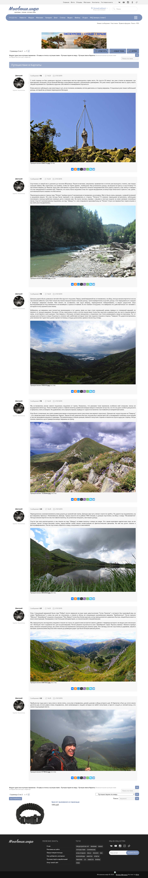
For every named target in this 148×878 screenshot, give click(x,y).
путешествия (80, 849)
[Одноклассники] (75, 169)
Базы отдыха (80, 853)
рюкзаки (79, 859)
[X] (81, 169)
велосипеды (80, 856)
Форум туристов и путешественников (22, 55)
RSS (137, 23)
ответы (96, 856)
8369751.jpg (45, 163)
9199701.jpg (45, 385)
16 (41, 76)
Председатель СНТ (82, 846)
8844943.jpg (45, 593)
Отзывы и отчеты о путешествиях (48, 55)
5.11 (85, 859)
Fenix (78, 863)
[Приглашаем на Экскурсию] (74, 40)
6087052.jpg (45, 682)
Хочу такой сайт (52, 862)
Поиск (133, 23)
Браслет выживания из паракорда (65, 802)
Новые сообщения (103, 23)
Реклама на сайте (53, 849)
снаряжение (91, 849)
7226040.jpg (46, 493)
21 (41, 608)
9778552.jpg (45, 772)
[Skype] (90, 169)
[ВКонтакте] (72, 169)
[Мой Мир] (78, 169)
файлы (97, 859)
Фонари (95, 853)
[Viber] (84, 169)
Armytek (89, 856)
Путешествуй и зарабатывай (57, 859)
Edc (101, 853)
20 (41, 509)
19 (41, 401)
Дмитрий (18, 75)
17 (40, 179)
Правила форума (124, 23)
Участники (114, 23)
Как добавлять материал (56, 856)
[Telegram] (93, 169)
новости (91, 859)
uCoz (137, 874)
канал (100, 846)
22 (41, 698)
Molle (89, 853)
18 (41, 294)
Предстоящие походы (55, 852)
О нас (49, 846)
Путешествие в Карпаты (87, 55)
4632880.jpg (45, 278)
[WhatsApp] (87, 169)
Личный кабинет (99, 8)
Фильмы (94, 846)
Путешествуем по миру (69, 55)
